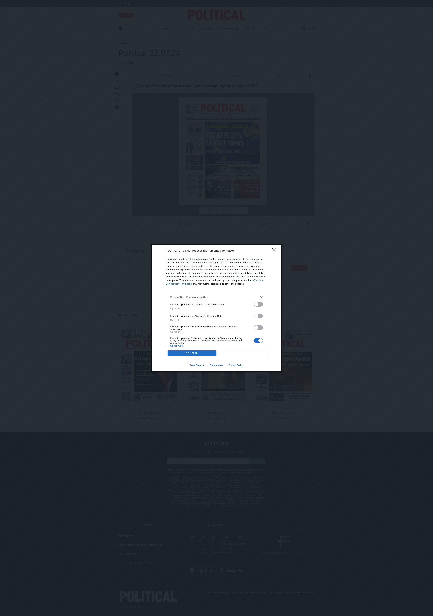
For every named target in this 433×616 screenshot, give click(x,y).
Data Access (216, 365)
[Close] (275, 251)
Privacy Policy (235, 365)
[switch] (258, 304)
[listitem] (216, 297)
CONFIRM (192, 353)
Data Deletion (197, 365)
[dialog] (216, 308)
